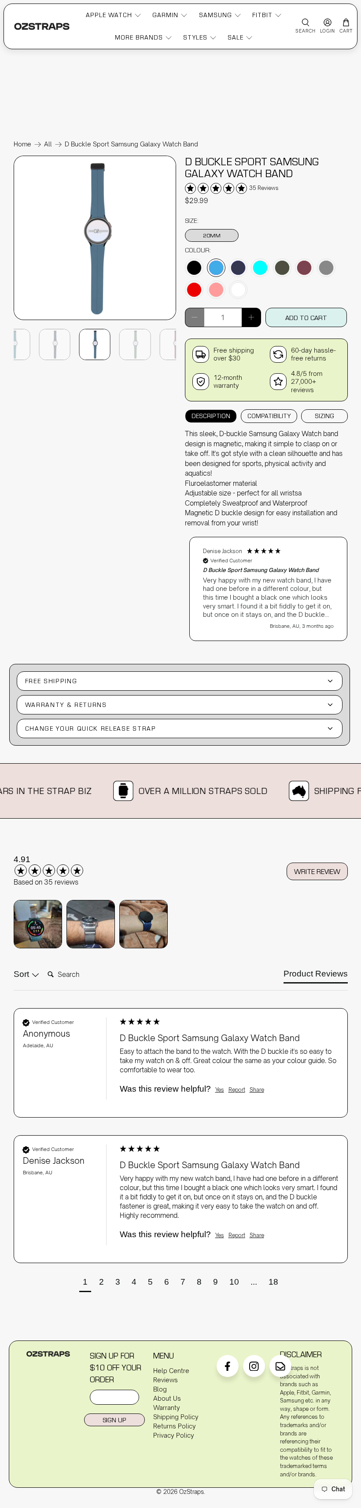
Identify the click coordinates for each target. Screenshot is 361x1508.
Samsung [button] (215, 15)
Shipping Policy (176, 1417)
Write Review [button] (317, 871)
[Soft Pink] (216, 289)
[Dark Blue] (238, 268)
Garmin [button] (165, 15)
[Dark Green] (282, 268)
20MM (212, 235)
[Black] (194, 268)
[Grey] (326, 268)
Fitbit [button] (262, 15)
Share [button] (257, 1089)
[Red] (194, 289)
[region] (268, 584)
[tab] (316, 975)
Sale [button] (235, 37)
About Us (167, 1398)
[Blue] (216, 268)
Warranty (166, 1407)
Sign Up (114, 1420)
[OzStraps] (41, 26)
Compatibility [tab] (269, 416)
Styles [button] (195, 37)
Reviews (165, 1380)
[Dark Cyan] (260, 268)
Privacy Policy (173, 1435)
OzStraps (191, 1491)
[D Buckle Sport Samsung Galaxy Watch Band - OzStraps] (95, 319)
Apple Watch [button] (109, 15)
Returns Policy (174, 1426)
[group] (60, 866)
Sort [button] (22, 974)
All (48, 144)
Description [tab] (211, 416)
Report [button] (236, 1089)
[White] (238, 289)
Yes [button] (219, 1089)
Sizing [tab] (324, 416)
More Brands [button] (139, 37)
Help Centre (171, 1370)
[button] (268, 589)
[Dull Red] (304, 268)
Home (22, 144)
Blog (160, 1389)
